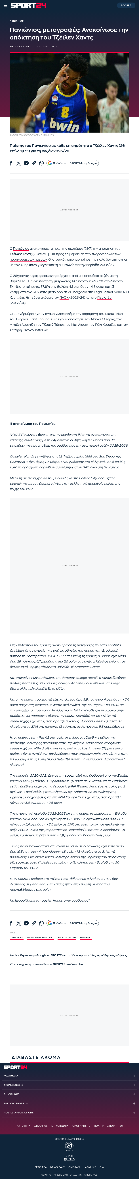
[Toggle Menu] (5, 5)
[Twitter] (18, 163)
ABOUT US (41, 1126)
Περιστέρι (104, 297)
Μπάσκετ (86, 937)
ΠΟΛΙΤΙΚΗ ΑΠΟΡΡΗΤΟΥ (109, 1126)
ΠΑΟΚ (64, 297)
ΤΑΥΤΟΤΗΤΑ (23, 1126)
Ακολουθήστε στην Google (28, 955)
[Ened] (69, 1159)
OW (102, 1167)
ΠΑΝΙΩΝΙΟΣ (17, 937)
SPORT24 (41, 1167)
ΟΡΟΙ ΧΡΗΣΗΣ (81, 1126)
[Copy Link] (33, 163)
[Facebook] (11, 163)
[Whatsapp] (41, 163)
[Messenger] (26, 163)
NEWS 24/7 (57, 1167)
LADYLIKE (90, 1167)
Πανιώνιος (21, 248)
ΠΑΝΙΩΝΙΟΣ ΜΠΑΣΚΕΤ (40, 937)
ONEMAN (74, 1167)
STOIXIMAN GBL (67, 937)
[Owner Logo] (69, 1146)
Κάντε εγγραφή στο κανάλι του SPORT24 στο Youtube (46, 964)
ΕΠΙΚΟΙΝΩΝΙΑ (60, 1126)
